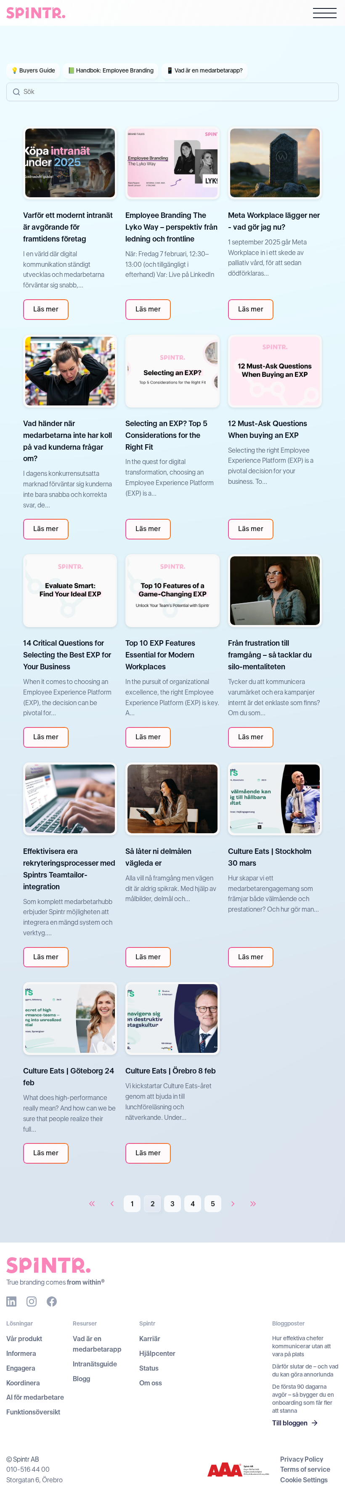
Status (149, 1368)
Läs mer (45, 309)
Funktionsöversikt (33, 1412)
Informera (21, 1354)
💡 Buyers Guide (33, 70)
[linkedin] (11, 1301)
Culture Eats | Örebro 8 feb (170, 1070)
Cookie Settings (304, 1480)
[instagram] (32, 1301)
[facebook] (52, 1301)
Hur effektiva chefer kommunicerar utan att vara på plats (301, 1346)
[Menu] (325, 14)
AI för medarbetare (35, 1397)
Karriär (149, 1339)
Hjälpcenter (157, 1354)
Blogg (81, 1379)
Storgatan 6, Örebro (34, 1480)
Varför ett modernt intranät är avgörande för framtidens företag (68, 227)
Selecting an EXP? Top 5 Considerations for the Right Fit (166, 435)
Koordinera (23, 1383)
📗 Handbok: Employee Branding (111, 70)
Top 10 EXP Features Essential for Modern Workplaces (160, 655)
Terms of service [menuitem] (305, 1469)
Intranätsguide (95, 1364)
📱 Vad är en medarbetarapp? (204, 70)
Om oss (150, 1383)
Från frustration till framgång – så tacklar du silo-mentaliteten (270, 655)
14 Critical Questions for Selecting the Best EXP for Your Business (67, 655)
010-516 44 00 (28, 1469)
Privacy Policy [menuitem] (301, 1459)
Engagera (20, 1368)
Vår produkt (24, 1339)
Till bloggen (290, 1423)
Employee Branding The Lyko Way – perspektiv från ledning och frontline (171, 227)
